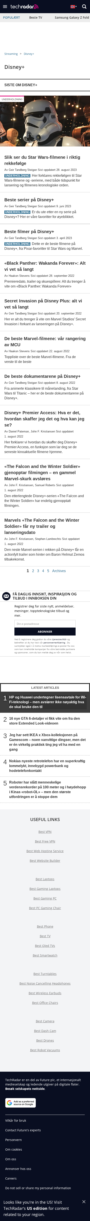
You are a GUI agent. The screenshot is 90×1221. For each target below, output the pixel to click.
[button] (5, 6)
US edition (37, 1208)
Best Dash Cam (45, 1031)
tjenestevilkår (59, 639)
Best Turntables (45, 974)
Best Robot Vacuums (45, 1050)
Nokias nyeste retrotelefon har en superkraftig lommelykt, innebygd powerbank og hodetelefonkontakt (47, 766)
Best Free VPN (45, 841)
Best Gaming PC (45, 898)
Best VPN (45, 832)
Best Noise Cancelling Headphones (45, 983)
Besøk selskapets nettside (25, 1089)
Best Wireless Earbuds (45, 993)
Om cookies (13, 1149)
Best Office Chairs (45, 1003)
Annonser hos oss (18, 1169)
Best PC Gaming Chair (45, 908)
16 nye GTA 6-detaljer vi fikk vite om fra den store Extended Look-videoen (44, 721)
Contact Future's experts (23, 1130)
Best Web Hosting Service (45, 851)
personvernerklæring (54, 642)
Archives (59, 571)
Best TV (45, 936)
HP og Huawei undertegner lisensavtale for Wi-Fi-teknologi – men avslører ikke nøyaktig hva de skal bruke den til (47, 702)
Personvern (13, 1140)
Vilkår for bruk (15, 1120)
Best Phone (45, 926)
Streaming (11, 54)
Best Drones (45, 1040)
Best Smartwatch (45, 955)
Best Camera (45, 1021)
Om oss (10, 1159)
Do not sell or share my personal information (38, 1188)
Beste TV (35, 17)
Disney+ (29, 54)
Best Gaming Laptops (45, 889)
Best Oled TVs (45, 946)
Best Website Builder (45, 861)
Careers (11, 1178)
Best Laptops (45, 879)
